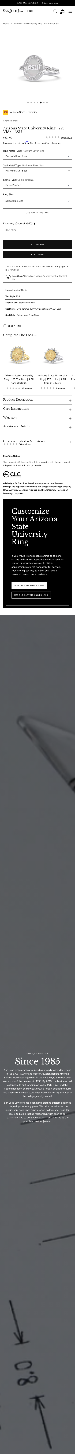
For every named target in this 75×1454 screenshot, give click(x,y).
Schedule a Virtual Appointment (40, 276)
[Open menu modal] (70, 11)
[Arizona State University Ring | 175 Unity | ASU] (52, 355)
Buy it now (37, 254)
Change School (10, 120)
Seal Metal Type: (23, 165)
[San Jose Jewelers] (27, 3)
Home (6, 23)
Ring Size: (8, 194)
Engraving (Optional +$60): (18, 223)
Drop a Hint (14, 326)
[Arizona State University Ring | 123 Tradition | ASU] (19, 355)
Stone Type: (18, 179)
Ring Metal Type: (23, 150)
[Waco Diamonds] (50, 3)
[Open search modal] (55, 11)
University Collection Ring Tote (23, 462)
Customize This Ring (37, 212)
